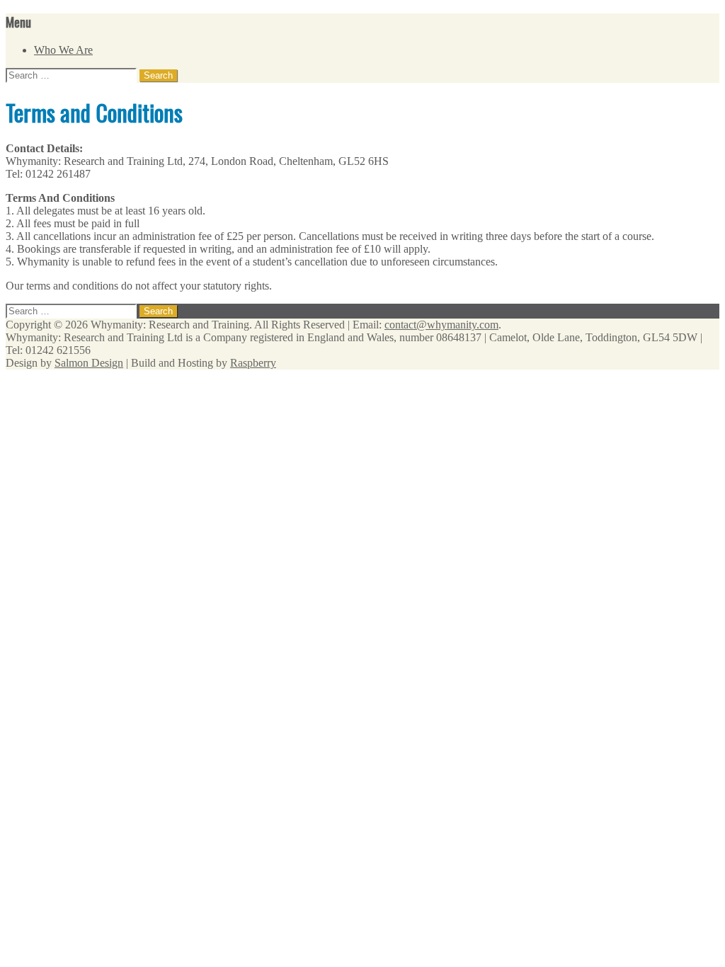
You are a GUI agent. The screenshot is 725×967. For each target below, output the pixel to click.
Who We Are (63, 50)
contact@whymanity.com (441, 325)
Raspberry (253, 363)
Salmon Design (89, 363)
